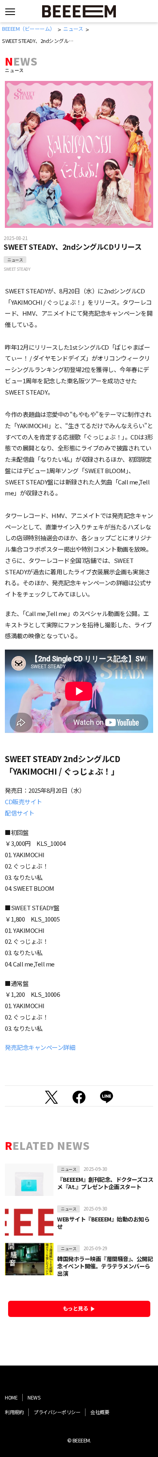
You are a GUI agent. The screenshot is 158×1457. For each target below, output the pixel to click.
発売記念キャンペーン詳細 (40, 1047)
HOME (11, 1397)
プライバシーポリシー (57, 1411)
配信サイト (19, 813)
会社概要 (99, 1411)
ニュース (15, 260)
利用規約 (14, 1411)
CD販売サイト (23, 801)
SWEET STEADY (17, 269)
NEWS (34, 1397)
